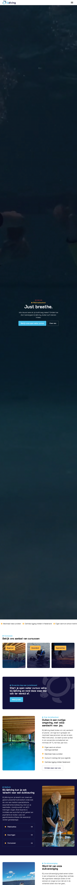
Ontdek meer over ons (52, 768)
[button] (71, 2)
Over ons (53, 323)
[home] (9, 3)
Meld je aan (16, 699)
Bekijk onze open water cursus (32, 323)
